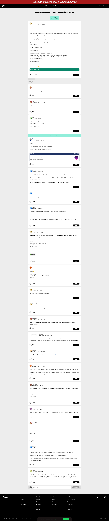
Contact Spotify (55, 507)
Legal (4, 518)
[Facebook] (105, 497)
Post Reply (76, 487)
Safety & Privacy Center (10, 518)
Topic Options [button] (31, 79)
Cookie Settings (25, 518)
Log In (103, 5)
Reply (76, 75)
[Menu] (106, 6)
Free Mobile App (55, 504)
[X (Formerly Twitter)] (101, 497)
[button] (79, 23)
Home (8, 9)
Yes (65, 519)
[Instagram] (97, 497)
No (59, 519)
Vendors (38, 509)
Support (53, 499)
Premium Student (70, 507)
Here (56, 354)
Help (46, 6)
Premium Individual (71, 499)
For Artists (38, 499)
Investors (38, 507)
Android (14, 9)
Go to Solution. (36, 69)
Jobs (22, 501)
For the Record (24, 504)
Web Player (54, 501)
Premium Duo (69, 501)
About (22, 499)
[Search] (99, 6)
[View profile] (31, 23)
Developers (38, 501)
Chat (54, 6)
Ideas (62, 6)
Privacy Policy (18, 518)
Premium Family (70, 504)
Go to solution (55, 18)
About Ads (32, 518)
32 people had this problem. (35, 74)
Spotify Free (69, 509)
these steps (61, 2)
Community (7, 6)
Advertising (38, 504)
